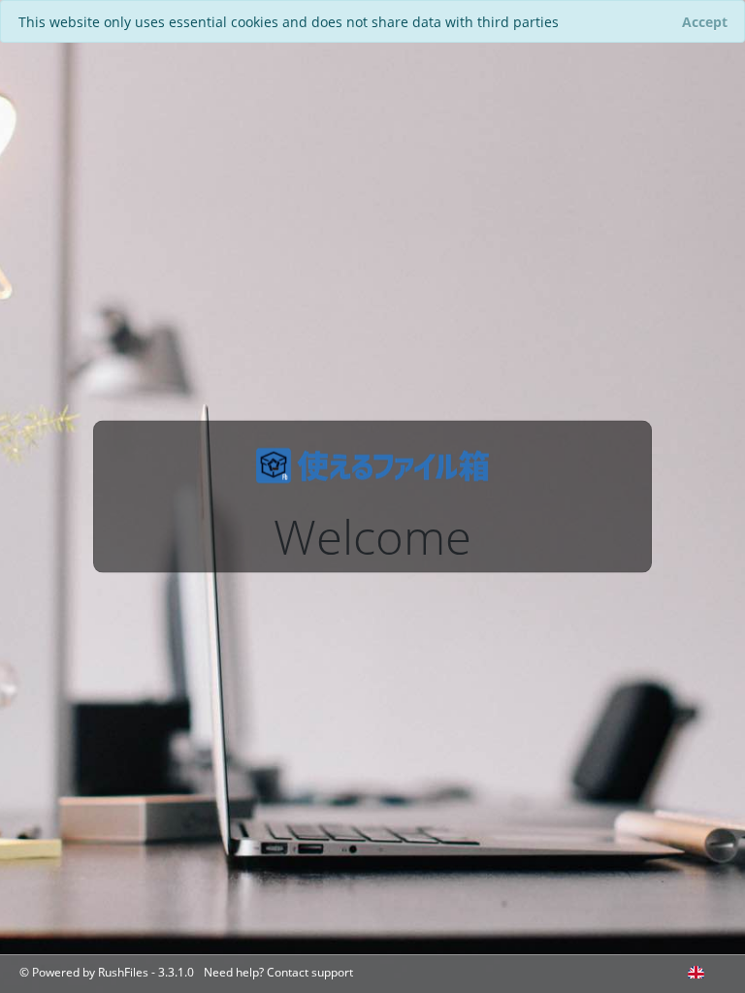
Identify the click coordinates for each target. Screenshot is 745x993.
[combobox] (696, 969)
